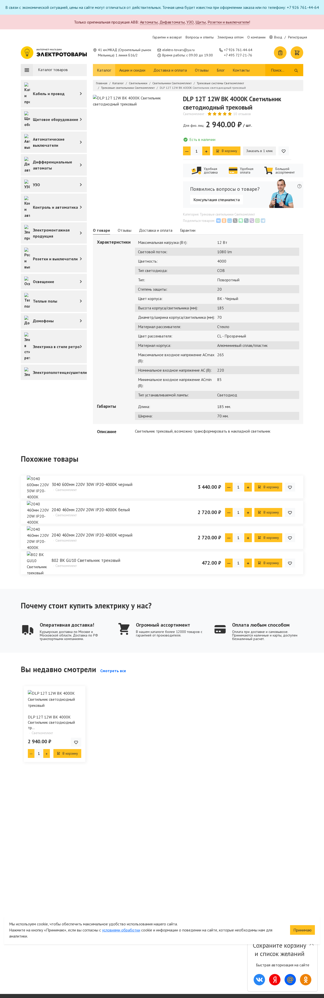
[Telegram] (263, 220)
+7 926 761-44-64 (238, 50)
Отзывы (202, 70)
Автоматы (149, 22)
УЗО (190, 22)
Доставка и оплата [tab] (155, 230)
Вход (278, 37)
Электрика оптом (230, 37)
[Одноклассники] (224, 220)
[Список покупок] (280, 52)
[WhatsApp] (257, 220)
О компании (256, 37)
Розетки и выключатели (228, 22)
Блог (221, 70)
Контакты (241, 70)
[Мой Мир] (229, 220)
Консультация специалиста (216, 199)
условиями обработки (121, 929)
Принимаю (302, 929)
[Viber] (252, 220)
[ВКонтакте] (218, 220)
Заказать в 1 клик (259, 150)
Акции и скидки (132, 70)
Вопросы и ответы (200, 37)
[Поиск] (296, 70)
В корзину (229, 150)
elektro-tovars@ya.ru (178, 50)
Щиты (200, 22)
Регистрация (297, 37)
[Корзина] (297, 52)
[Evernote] (240, 220)
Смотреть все (113, 670)
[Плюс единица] (206, 150)
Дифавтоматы (172, 22)
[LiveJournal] (246, 220)
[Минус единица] (187, 150)
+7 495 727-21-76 (238, 55)
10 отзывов (242, 114)
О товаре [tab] (101, 230)
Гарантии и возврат (167, 37)
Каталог (104, 70)
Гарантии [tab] (187, 230)
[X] (235, 220)
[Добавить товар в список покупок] (283, 150)
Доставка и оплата (170, 70)
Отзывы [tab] (124, 230)
